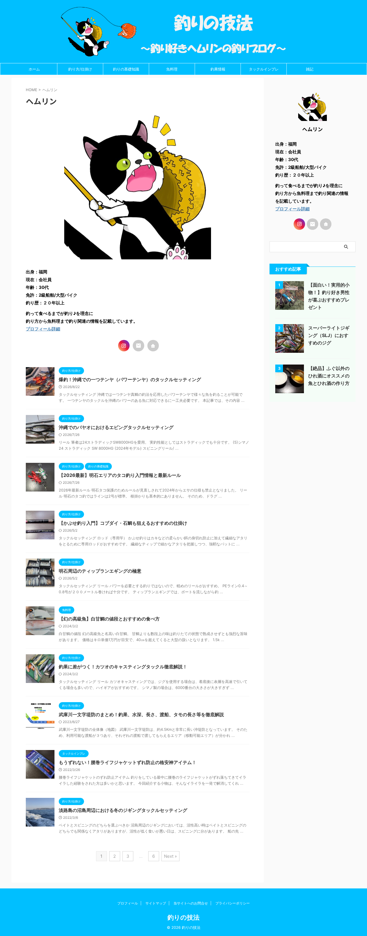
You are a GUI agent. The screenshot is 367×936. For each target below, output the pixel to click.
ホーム (34, 69)
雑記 (309, 69)
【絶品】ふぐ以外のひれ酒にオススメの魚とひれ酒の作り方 (329, 375)
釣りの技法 (183, 917)
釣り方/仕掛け (80, 69)
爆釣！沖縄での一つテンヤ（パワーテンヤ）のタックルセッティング (130, 379)
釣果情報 (217, 69)
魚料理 (171, 69)
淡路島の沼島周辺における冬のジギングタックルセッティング (123, 810)
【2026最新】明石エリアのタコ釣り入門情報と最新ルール (120, 475)
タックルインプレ (264, 69)
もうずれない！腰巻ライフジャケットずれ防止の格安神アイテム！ (127, 762)
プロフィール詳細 (43, 329)
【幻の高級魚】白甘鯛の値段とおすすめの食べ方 (109, 619)
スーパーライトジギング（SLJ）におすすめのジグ (329, 335)
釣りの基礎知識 (126, 69)
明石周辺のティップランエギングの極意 (100, 571)
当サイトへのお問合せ (190, 903)
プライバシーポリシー (232, 903)
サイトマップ (155, 903)
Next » (170, 856)
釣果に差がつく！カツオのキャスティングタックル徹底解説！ (123, 666)
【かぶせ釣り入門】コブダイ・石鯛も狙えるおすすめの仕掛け (123, 523)
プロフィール (127, 903)
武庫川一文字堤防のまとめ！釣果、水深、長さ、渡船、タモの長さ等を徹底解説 (141, 714)
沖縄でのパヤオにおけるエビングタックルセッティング (116, 427)
